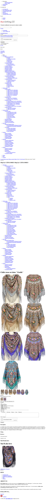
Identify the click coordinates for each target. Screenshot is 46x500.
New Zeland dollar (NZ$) (7, 10)
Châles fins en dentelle (11, 109)
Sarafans (8, 57)
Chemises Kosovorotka (11, 58)
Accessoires (7, 127)
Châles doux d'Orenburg (11, 108)
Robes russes (9, 84)
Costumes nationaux (8, 69)
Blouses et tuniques (8, 134)
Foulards (11, 199)
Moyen (13, 412)
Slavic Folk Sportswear (11, 152)
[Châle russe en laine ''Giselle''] (11, 302)
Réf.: (1, 396)
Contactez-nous (5, 474)
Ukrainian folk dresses (11, 64)
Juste (16, 412)
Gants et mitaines (8, 136)
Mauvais (20, 412)
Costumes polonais (8, 65)
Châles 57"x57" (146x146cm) (12, 91)
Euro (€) (4, 12)
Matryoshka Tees (12, 171)
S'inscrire (6, 33)
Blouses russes (9, 60)
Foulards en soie (8, 97)
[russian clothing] (7, 22)
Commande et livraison (7, 475)
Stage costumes (7, 151)
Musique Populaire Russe (9, 124)
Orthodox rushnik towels (11, 184)
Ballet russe (9, 82)
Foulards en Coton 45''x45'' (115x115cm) (14, 102)
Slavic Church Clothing (11, 185)
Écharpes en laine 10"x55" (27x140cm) (14, 106)
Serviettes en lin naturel (9, 121)
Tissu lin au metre (10, 115)
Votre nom (2, 409)
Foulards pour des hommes (9, 105)
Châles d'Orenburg (8, 107)
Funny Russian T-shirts (9, 145)
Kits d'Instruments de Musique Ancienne (14, 125)
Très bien (8, 412)
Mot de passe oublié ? (9, 35)
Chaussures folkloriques (9, 186)
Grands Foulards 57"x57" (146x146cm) (14, 101)
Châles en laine (7, 89)
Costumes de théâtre (8, 189)
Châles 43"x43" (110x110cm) (12, 94)
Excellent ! (3, 412)
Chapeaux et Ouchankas (9, 143)
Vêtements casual (8, 83)
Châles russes (5, 88)
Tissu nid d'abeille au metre (12, 234)
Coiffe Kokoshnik (8, 138)
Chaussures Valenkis (8, 144)
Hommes (4, 139)
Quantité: (2, 402)
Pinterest (4, 496)
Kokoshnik (9, 59)
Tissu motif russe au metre (11, 112)
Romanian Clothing (8, 68)
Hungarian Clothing (8, 67)
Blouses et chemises (8, 149)
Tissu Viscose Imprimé (11, 117)
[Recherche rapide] (11, 27)
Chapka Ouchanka (10, 86)
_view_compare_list (6, 31)
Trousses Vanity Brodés (11, 128)
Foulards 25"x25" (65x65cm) (12, 99)
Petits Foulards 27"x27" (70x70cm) (13, 104)
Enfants (4, 147)
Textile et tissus (5, 110)
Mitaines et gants (12, 200)
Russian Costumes (8, 141)
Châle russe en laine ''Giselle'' (11, 272)
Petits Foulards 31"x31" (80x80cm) (13, 103)
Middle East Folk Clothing (9, 70)
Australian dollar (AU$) (7, 14)
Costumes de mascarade (11, 190)
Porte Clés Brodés (10, 131)
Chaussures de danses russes (12, 188)
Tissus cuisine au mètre (11, 233)
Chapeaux (11, 198)
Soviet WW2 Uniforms (9, 142)
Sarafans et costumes (8, 148)
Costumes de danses (10, 191)
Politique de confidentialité (7, 476)
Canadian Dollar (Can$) (7, 11)
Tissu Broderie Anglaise (11, 231)
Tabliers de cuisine (8, 120)
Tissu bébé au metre (10, 232)
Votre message (3, 416)
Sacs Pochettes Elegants (11, 130)
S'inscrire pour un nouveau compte (6, 36)
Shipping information (8, 2)
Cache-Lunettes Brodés (11, 129)
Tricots (8, 87)
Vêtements (4, 55)
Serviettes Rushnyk (8, 119)
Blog (3, 156)
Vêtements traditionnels (9, 56)
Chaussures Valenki (8, 137)
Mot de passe (2, 35)
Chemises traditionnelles (9, 140)
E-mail (1, 34)
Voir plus (9, 96)
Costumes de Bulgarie (9, 66)
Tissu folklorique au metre (11, 113)
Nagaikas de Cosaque (9, 146)
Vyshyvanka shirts (10, 63)
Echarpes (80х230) (10, 209)
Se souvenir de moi (5, 43)
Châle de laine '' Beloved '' (5, 469)
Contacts (4, 5)
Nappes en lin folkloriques (9, 122)
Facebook (2, 494)
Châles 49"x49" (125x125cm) (12, 93)
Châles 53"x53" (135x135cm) (12, 92)
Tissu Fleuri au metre (11, 114)
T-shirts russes (9, 61)
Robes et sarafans (8, 133)
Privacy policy (7, 3)
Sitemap (4, 478)
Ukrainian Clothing (8, 62)
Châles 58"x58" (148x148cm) (12, 90)
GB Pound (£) (5, 13)
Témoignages (5, 4)
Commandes (5, 30)
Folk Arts (4, 123)
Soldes (4, 155)
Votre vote (2, 411)
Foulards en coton (8, 100)
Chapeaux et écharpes (9, 135)
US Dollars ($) (5, 9)
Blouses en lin (9, 85)
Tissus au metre (7, 111)
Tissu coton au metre (10, 116)
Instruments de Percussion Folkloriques (14, 126)
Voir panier (2, 50)
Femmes (4, 132)
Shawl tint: (2, 401)
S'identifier (2, 33)
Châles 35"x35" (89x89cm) (12, 95)
